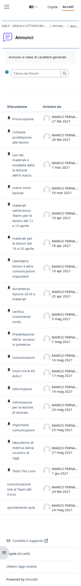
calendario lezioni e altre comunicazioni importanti (23, 269)
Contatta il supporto (27, 540)
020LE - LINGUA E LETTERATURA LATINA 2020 (25, 26)
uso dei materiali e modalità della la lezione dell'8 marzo (23, 165)
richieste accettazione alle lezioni (22, 137)
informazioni (22, 389)
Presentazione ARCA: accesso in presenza (23, 339)
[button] (33, 7)
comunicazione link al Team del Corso (19, 489)
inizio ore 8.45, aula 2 (24, 373)
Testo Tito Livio (24, 471)
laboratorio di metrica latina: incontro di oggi (23, 450)
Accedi (68, 6)
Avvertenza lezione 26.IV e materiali (23, 293)
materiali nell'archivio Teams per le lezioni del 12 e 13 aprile (22, 215)
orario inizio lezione (21, 190)
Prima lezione (23, 119)
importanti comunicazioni (23, 427)
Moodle (32, 579)
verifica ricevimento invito (21, 316)
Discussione (17, 106)
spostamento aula (21, 507)
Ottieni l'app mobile (21, 566)
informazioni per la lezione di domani (22, 407)
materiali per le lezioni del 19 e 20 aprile (23, 243)
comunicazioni (23, 357)
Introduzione (58, 26)
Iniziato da (52, 106)
